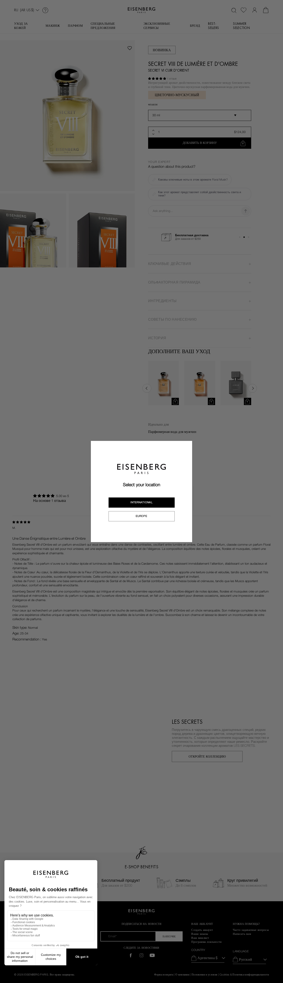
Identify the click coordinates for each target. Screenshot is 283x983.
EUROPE (141, 516)
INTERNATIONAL (141, 502)
